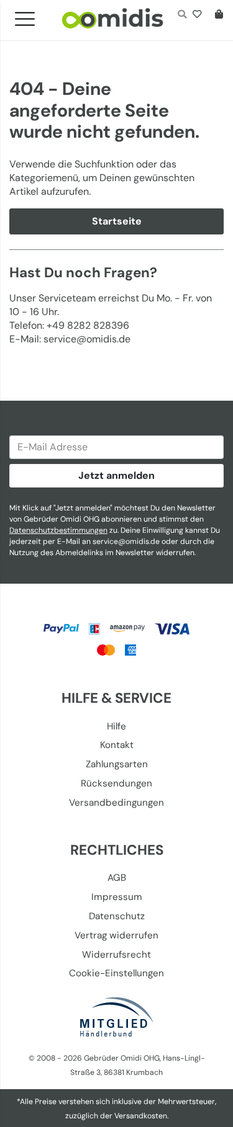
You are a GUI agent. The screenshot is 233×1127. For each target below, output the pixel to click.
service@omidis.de (126, 541)
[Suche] (182, 15)
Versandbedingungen (116, 802)
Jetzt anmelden (116, 475)
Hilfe (116, 726)
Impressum (116, 897)
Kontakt (117, 745)
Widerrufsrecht (116, 954)
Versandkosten (140, 1116)
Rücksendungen (116, 783)
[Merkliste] (200, 15)
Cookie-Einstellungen (116, 973)
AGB (116, 877)
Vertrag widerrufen (116, 935)
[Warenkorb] (216, 15)
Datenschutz (117, 916)
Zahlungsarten (117, 764)
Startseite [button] (117, 221)
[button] (29, 15)
